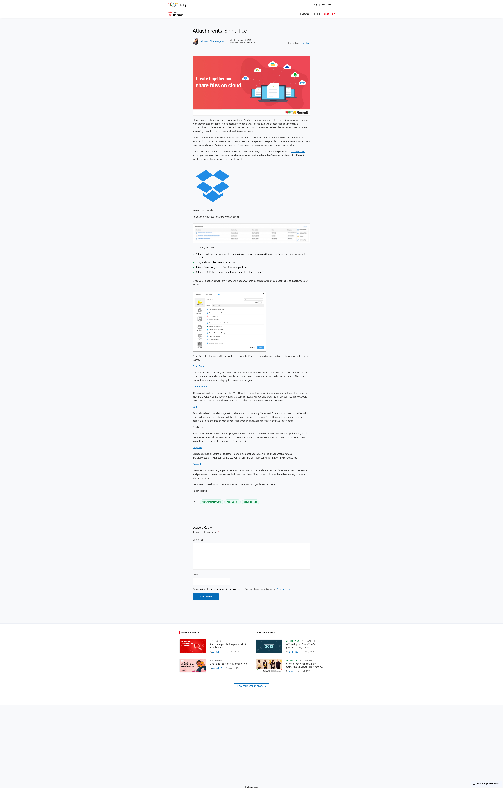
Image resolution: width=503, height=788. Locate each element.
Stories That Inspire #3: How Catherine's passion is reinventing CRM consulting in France (304, 665)
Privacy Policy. (284, 589)
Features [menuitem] (304, 14)
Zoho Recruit (298, 151)
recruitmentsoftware (211, 502)
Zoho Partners (292, 660)
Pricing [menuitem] (316, 14)
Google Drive (200, 386)
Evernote (197, 464)
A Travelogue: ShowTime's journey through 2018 (300, 646)
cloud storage (250, 502)
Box (195, 407)
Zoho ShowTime (293, 641)
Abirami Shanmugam (212, 41)
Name (195, 574)
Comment (198, 540)
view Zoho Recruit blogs (250, 686)
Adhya (291, 671)
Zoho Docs (198, 366)
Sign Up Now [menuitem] (329, 14)
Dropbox (197, 447)
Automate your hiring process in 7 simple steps (228, 646)
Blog (183, 5)
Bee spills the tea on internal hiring (228, 663)
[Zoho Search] (315, 5)
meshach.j (293, 652)
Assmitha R (217, 652)
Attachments (232, 502)
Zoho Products (328, 5)
